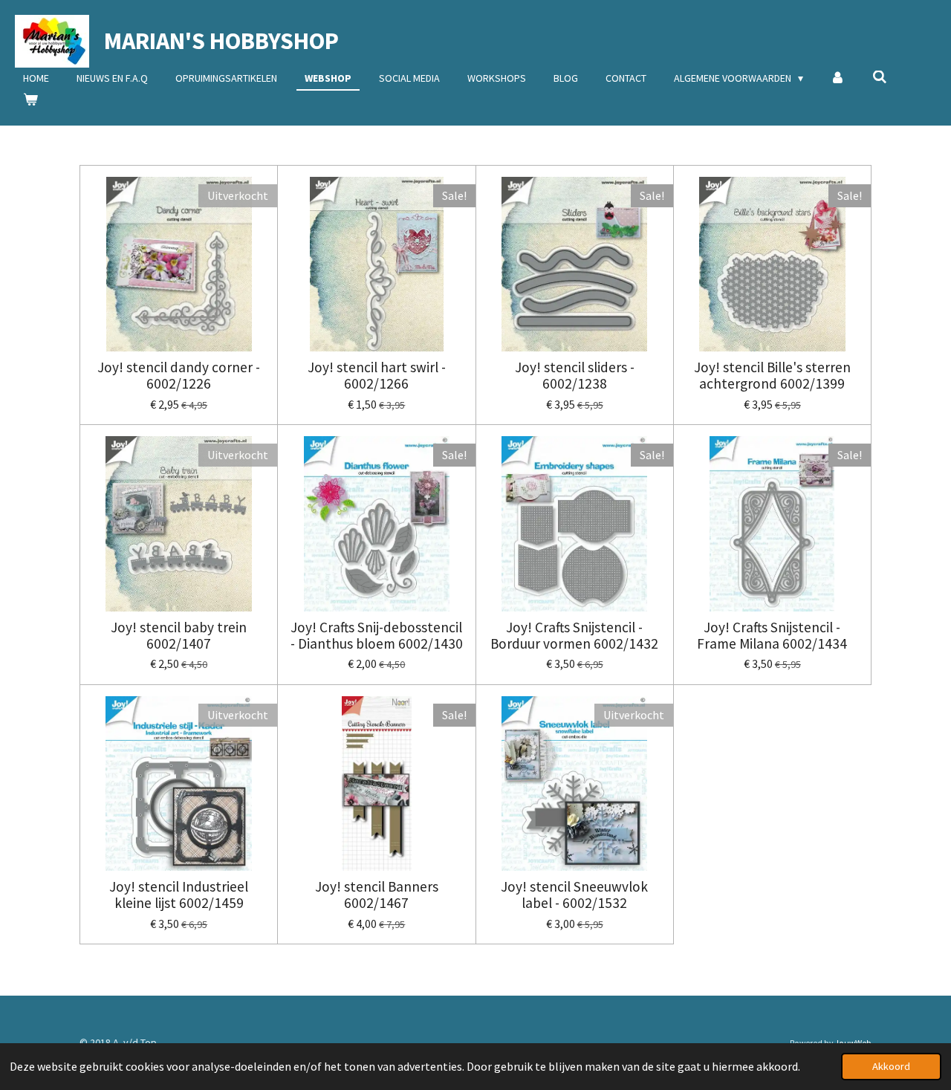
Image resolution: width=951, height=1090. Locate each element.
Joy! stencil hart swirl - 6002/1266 (377, 375)
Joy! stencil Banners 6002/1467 (376, 895)
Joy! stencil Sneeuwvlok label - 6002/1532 (574, 895)
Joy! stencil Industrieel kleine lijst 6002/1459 (178, 895)
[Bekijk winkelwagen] (30, 100)
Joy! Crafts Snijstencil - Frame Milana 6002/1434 (772, 635)
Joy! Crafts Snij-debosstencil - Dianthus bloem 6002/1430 (377, 635)
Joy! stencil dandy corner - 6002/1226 (178, 375)
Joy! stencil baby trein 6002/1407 (179, 635)
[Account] (838, 78)
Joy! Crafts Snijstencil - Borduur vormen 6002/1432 (574, 635)
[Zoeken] (879, 77)
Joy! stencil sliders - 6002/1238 (574, 375)
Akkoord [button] (891, 1066)
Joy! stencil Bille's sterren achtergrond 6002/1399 (772, 375)
